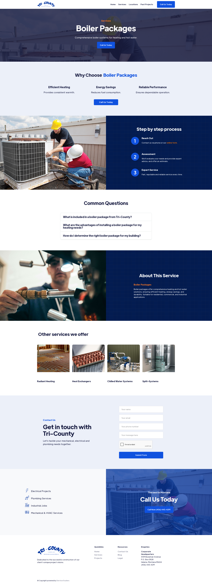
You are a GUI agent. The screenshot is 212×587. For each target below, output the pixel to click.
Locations (133, 4)
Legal (120, 558)
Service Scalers (63, 580)
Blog (120, 555)
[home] (46, 4)
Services (122, 4)
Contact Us (123, 551)
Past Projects (147, 4)
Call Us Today (106, 45)
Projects (98, 558)
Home (113, 4)
